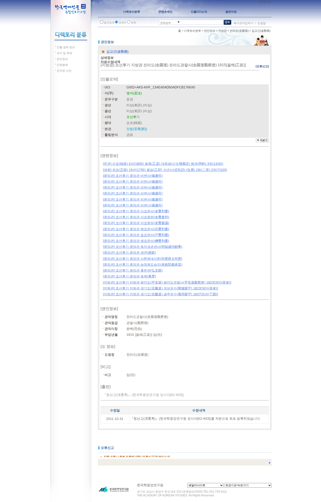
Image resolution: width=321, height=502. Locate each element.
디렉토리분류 (192, 30)
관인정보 (209, 30)
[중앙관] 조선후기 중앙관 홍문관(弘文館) (133, 270)
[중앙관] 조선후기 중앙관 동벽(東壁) (129, 276)
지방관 (222, 30)
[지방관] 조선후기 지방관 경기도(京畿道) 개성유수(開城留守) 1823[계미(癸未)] (160, 288)
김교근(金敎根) (261, 30)
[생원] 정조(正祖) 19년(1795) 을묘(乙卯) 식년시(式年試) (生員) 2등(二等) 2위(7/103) (165, 170)
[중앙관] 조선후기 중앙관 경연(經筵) (129, 252)
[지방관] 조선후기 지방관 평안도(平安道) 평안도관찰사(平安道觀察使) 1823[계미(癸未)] (167, 282)
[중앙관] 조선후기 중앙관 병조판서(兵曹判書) (136, 229)
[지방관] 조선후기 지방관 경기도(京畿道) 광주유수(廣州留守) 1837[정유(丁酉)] (160, 294)
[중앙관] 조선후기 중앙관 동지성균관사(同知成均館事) (142, 247)
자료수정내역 (110, 62)
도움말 (261, 23)
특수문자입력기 (243, 23)
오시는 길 (265, 2)
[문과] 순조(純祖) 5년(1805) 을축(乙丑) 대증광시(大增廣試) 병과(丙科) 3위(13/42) (163, 164)
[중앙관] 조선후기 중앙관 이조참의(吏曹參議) (136, 223)
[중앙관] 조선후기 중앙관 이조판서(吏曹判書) (136, 211)
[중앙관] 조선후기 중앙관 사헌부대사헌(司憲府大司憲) (142, 259)
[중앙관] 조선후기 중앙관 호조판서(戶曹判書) (136, 235)
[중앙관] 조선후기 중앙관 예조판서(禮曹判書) (136, 241)
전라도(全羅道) (239, 30)
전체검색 (165, 22)
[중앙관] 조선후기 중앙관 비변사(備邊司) (133, 176)
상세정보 (107, 57)
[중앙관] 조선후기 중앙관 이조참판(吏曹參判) (136, 217)
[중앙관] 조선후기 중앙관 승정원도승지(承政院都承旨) (142, 264)
